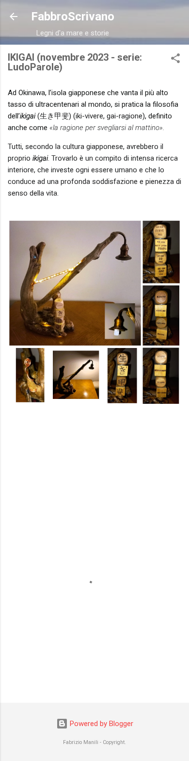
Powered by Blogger (100, 723)
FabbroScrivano (72, 16)
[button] (175, 59)
